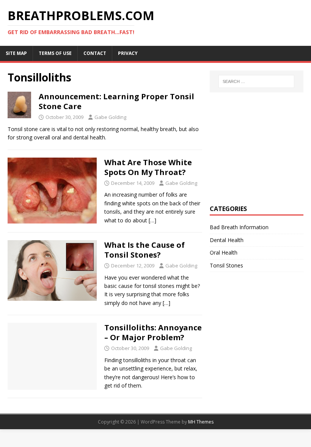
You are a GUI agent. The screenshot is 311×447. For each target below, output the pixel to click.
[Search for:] (256, 81)
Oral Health (223, 252)
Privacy (128, 53)
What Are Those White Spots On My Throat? (148, 167)
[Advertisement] (260, 147)
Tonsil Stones (226, 265)
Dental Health (226, 240)
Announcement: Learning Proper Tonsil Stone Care (116, 101)
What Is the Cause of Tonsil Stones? (144, 250)
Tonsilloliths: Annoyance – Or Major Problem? (153, 332)
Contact (94, 53)
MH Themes (201, 422)
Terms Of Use (55, 53)
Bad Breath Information (239, 227)
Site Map (16, 53)
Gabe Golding (110, 117)
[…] (152, 220)
